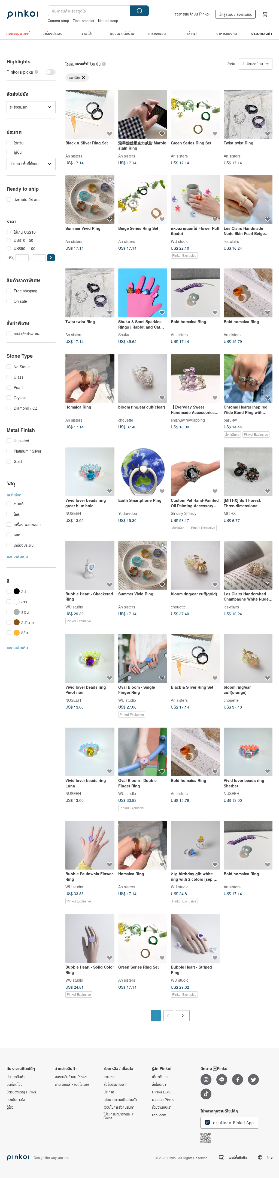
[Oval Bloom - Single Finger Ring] (142, 658)
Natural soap (108, 20)
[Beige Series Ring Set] (142, 199)
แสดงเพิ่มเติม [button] (17, 556)
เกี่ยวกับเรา (160, 1077)
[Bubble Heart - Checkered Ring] (89, 565)
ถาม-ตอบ (110, 1077)
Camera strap (58, 20)
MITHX (230, 513)
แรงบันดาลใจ (16, 1100)
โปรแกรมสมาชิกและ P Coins (119, 1116)
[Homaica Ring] (89, 378)
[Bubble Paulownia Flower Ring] (89, 845)
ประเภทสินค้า (16, 1077)
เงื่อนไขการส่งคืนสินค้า (119, 1107)
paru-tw (230, 420)
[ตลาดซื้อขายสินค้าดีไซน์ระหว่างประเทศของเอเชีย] (22, 14)
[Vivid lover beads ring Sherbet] (248, 752)
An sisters (73, 155)
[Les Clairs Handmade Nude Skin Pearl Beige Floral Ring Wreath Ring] (248, 199)
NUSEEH (73, 513)
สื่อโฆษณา (159, 1084)
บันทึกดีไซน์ (15, 1084)
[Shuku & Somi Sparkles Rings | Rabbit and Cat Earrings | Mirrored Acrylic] (142, 292)
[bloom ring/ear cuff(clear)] (142, 378)
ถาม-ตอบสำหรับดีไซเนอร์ (72, 1084)
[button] (51, 257)
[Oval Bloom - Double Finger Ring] (142, 752)
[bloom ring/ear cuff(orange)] (248, 658)
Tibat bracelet (83, 20)
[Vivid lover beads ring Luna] (89, 752)
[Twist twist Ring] (248, 114)
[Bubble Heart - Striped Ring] (195, 938)
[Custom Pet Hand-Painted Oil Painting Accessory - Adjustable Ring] (195, 471)
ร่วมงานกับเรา (161, 1107)
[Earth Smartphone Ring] (142, 471)
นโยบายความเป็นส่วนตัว (120, 1100)
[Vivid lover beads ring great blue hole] (89, 471)
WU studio (180, 241)
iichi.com (159, 1115)
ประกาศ (109, 1092)
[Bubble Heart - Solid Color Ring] (89, 938)
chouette (125, 420)
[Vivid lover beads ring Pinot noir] (89, 658)
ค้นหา (139, 10)
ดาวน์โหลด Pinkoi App (233, 1122)
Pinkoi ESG (161, 1092)
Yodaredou (127, 513)
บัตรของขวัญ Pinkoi (21, 1092)
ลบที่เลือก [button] (14, 494)
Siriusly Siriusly (183, 513)
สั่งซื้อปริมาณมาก (116, 1084)
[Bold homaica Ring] (195, 292)
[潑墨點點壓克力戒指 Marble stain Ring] (142, 114)
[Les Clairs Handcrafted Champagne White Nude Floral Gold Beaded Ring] (248, 565)
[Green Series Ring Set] (195, 114)
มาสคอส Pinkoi (163, 1100)
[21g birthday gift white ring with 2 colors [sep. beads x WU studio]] (195, 845)
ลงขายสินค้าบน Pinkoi (192, 14)
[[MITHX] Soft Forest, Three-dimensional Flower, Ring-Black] (248, 471)
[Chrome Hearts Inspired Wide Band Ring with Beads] (248, 378)
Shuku (123, 334)
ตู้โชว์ (10, 1107)
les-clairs (231, 241)
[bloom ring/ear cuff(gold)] (195, 565)
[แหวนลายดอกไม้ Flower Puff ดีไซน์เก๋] (195, 199)
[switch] (31, 72)
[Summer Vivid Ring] (89, 199)
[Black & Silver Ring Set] (89, 114)
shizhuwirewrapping (188, 420)
